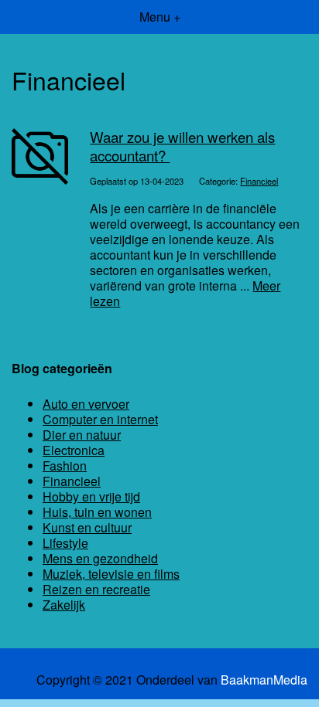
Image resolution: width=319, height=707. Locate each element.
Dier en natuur (82, 435)
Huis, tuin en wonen (97, 512)
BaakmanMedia (264, 680)
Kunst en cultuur (87, 527)
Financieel (259, 181)
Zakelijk (64, 605)
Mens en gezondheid (100, 558)
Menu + (159, 16)
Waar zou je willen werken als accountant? (182, 146)
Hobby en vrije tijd (91, 496)
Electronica (74, 450)
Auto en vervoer (86, 404)
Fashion (65, 465)
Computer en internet (100, 419)
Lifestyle (65, 543)
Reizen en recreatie (96, 589)
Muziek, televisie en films (111, 574)
